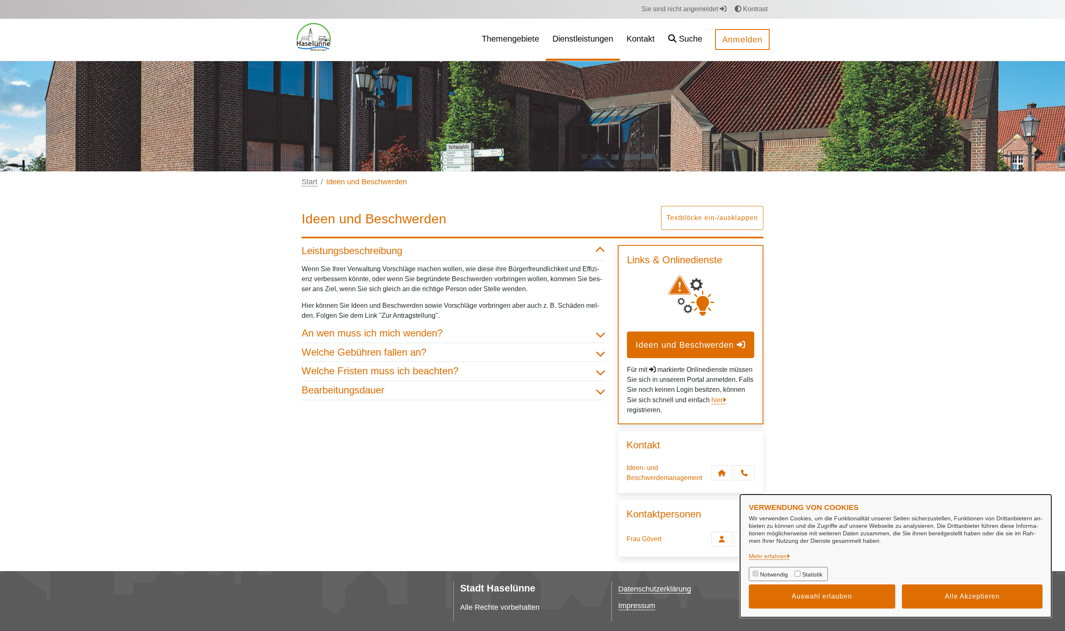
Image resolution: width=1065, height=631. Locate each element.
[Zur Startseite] (313, 39)
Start (309, 182)
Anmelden (742, 39)
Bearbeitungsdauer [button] (343, 390)
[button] (685, 40)
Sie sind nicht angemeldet (680, 8)
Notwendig (774, 574)
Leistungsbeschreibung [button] (352, 250)
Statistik (812, 574)
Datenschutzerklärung (654, 589)
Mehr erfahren (768, 556)
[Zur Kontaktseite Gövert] (721, 539)
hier (717, 399)
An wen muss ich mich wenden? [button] (372, 333)
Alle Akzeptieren (972, 596)
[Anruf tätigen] (744, 472)
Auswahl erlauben (822, 596)
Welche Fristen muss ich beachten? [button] (380, 370)
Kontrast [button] (754, 8)
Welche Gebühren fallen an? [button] (364, 352)
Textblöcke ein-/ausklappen (712, 217)
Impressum (636, 605)
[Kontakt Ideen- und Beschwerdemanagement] (721, 472)
